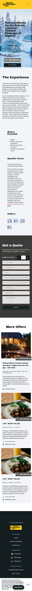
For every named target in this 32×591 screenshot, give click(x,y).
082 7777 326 (16, 573)
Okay (28, 584)
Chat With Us (18, 587)
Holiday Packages (16, 541)
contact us (16, 545)
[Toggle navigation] (27, 4)
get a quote (12, 65)
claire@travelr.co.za (16, 569)
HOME (16, 538)
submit (16, 307)
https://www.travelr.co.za (15, 204)
